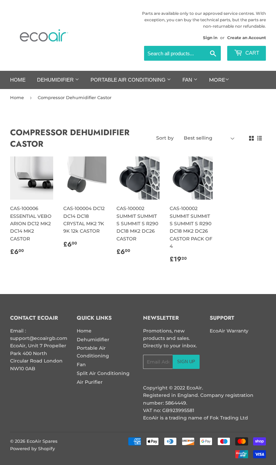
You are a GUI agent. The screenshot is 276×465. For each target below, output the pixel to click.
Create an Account (246, 37)
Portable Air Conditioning (129, 80)
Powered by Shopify (32, 448)
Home (18, 80)
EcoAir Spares (42, 441)
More (217, 80)
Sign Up (186, 361)
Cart (251, 53)
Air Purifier (90, 382)
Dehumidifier (56, 80)
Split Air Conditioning (103, 373)
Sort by (165, 138)
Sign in (210, 37)
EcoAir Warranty (229, 331)
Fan (188, 80)
